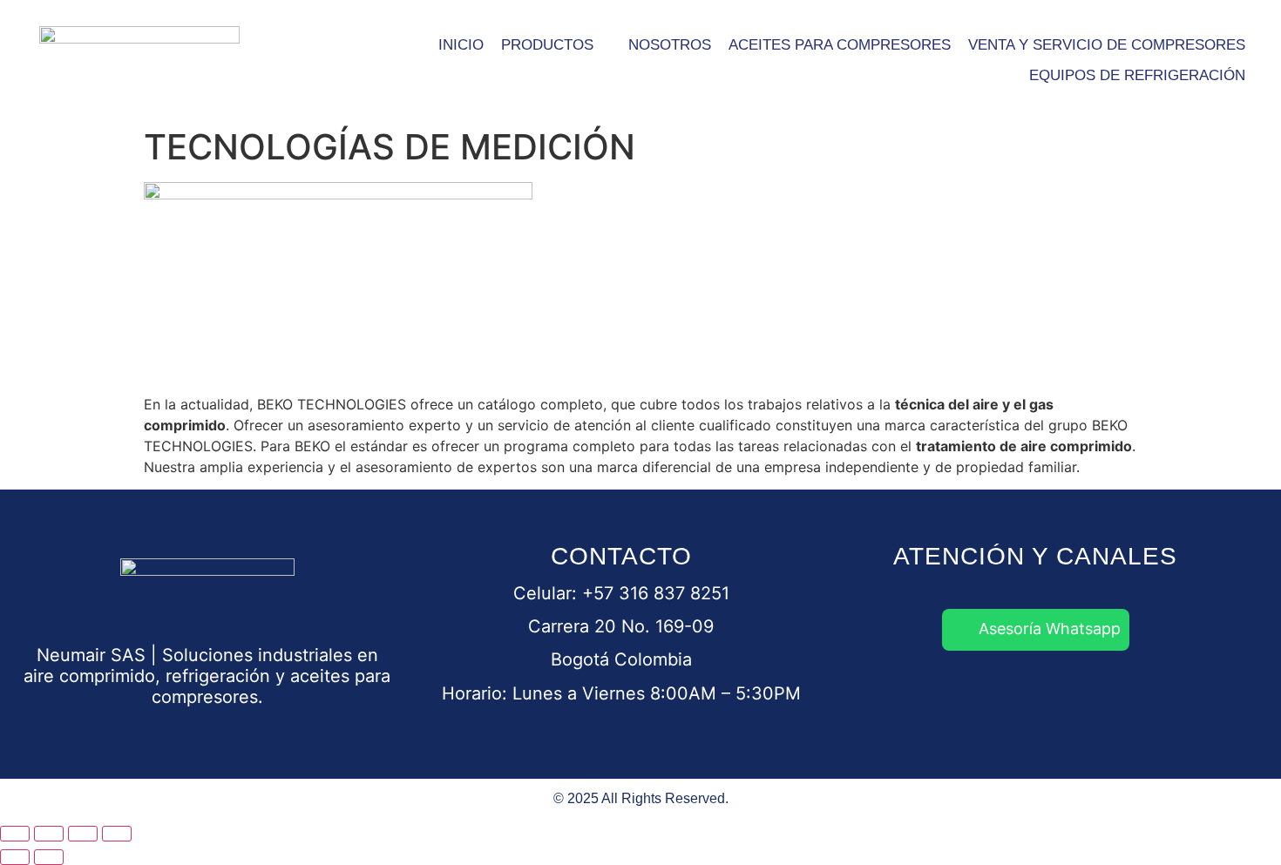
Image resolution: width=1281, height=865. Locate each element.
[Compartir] (83, 833)
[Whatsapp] (872, 698)
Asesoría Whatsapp (1050, 628)
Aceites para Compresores (840, 45)
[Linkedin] (1003, 698)
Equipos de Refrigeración (1137, 75)
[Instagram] (1068, 698)
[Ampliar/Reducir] (15, 833)
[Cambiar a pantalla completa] (49, 833)
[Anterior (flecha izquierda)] (15, 857)
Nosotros (669, 45)
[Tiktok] (1199, 698)
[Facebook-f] (937, 698)
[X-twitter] (1134, 698)
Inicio (461, 45)
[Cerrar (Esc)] (117, 833)
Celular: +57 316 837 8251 (621, 593)
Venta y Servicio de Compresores (1106, 45)
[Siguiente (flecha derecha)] (49, 857)
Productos (547, 45)
